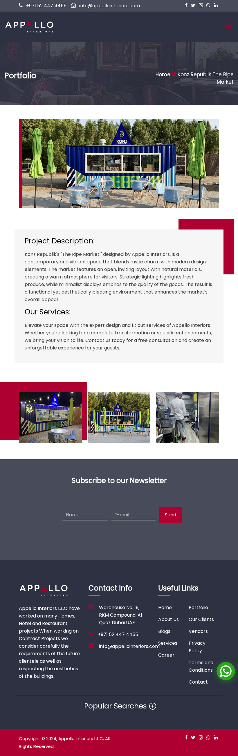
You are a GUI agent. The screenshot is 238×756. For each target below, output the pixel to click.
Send (170, 514)
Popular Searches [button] (115, 706)
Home (163, 74)
